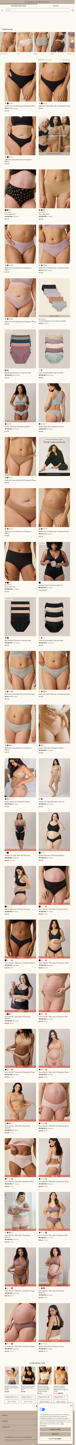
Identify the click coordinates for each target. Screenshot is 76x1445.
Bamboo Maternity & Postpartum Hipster (17, 426)
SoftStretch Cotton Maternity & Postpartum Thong (54, 106)
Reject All (55, 1434)
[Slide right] (73, 41)
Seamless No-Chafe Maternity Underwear (51, 802)
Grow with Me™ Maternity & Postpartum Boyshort (17, 1017)
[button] (2, 10)
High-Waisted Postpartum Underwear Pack (18, 373)
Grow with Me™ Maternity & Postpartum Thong (54, 963)
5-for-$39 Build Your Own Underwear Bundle (52, 321)
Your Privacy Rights (55, 1438)
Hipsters (36, 53)
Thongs (52, 53)
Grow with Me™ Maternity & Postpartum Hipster (20, 963)
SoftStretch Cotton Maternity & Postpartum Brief (20, 106)
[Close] (71, 1406)
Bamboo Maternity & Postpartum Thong (51, 426)
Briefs (18, 53)
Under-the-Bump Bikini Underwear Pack (51, 373)
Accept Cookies (55, 1429)
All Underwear (4, 53)
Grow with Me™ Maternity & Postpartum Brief (53, 909)
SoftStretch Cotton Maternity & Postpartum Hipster (18, 160)
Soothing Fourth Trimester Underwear (50, 585)
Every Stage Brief (10, 214)
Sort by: (41, 60)
